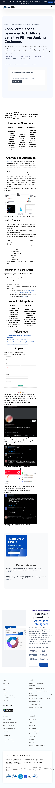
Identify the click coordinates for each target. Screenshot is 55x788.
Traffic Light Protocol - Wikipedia (17, 339)
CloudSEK (10, 161)
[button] (51, 7)
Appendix (24, 296)
